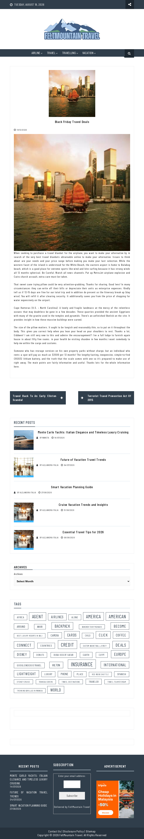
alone (74, 617)
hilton (56, 665)
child (88, 635)
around (21, 626)
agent (37, 616)
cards (72, 635)
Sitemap (91, 831)
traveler (94, 681)
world (55, 689)
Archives (18, 573)
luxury (48, 674)
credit (67, 645)
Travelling (69, 53)
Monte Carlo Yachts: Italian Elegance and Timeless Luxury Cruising (83, 432)
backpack (62, 626)
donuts (40, 654)
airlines (57, 617)
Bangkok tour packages (92, 627)
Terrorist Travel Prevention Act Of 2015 (109, 397)
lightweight (26, 673)
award (40, 626)
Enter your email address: (72, 791)
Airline (36, 53)
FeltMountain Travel (79, 806)
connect (24, 644)
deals (121, 645)
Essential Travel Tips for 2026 (83, 532)
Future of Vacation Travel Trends (83, 459)
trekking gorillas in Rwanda (30, 690)
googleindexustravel (29, 665)
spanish (121, 674)
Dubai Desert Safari (64, 654)
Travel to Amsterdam (116, 682)
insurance (82, 664)
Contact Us (54, 831)
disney (22, 654)
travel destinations (71, 682)
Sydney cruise (23, 682)
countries (46, 645)
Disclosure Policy (73, 831)
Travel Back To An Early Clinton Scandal (34, 397)
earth (86, 654)
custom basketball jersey (95, 646)
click (103, 634)
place (80, 674)
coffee (121, 635)
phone (64, 674)
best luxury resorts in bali (29, 635)
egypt (102, 654)
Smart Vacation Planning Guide (72, 487)
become (120, 626)
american (117, 616)
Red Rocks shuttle (100, 674)
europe (120, 654)
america (93, 616)
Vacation (88, 53)
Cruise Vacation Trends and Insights (83, 504)
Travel (51, 53)
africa (20, 617)
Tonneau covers (46, 682)
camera (55, 635)
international (115, 665)
